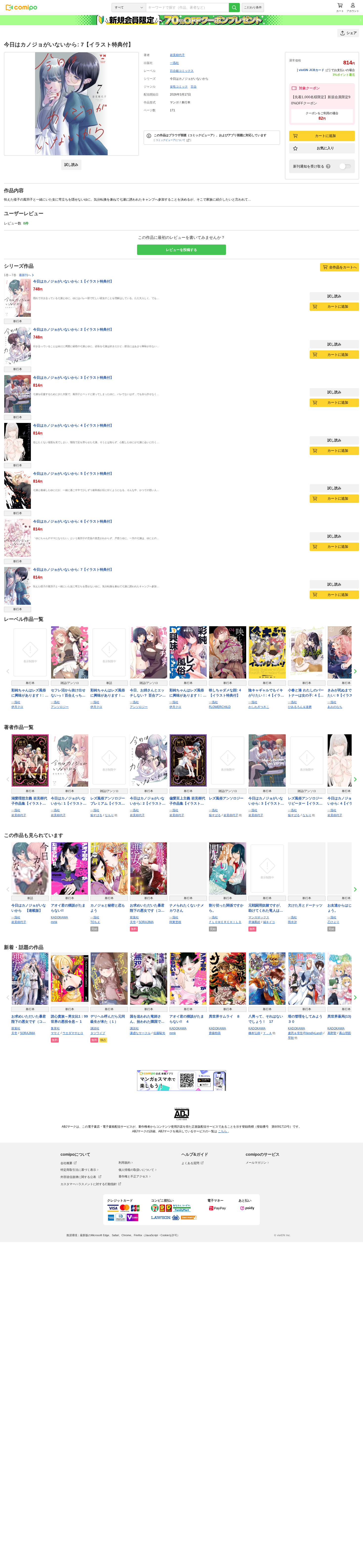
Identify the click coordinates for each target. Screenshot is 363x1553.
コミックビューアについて (170, 140)
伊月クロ (17, 707)
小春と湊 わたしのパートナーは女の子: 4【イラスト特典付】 (306, 693)
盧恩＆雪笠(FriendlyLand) (305, 1033)
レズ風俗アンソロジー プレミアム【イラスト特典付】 (107, 801)
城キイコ (269, 922)
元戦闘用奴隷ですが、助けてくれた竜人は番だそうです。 (265, 908)
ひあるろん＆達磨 (300, 707)
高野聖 (331, 1033)
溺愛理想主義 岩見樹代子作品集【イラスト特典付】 (29, 801)
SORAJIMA (146, 922)
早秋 (291, 1038)
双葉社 (134, 917)
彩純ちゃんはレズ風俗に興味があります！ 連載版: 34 (107, 693)
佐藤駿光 (159, 1033)
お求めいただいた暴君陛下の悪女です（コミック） (147, 908)
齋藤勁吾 (215, 1033)
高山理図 (345, 1033)
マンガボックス (258, 917)
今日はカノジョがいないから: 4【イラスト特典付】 (73, 425)
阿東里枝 (175, 922)
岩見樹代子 (177, 55)
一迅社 (174, 63)
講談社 (94, 1028)
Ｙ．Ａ (267, 1033)
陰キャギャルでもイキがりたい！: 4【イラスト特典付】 (266, 693)
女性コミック (179, 86)
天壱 (133, 922)
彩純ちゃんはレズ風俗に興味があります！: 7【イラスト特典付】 (187, 693)
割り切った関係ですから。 (226, 907)
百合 (194, 86)
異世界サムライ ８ (224, 1016)
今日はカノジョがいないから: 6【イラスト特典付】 (73, 521)
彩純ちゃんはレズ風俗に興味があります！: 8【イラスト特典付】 (29, 693)
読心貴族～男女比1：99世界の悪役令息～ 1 (69, 1018)
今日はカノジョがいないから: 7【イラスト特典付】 (73, 569)
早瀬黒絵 (254, 922)
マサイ (55, 1033)
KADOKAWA (59, 917)
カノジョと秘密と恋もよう (107, 907)
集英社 (55, 1028)
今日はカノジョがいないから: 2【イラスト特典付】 (73, 329)
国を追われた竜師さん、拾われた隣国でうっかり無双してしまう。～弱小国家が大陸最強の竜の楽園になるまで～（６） (147, 1019)
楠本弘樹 (254, 1033)
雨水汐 (292, 922)
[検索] (234, 7)
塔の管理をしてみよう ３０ (306, 1018)
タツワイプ (97, 1033)
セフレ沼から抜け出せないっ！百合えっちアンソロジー (68, 693)
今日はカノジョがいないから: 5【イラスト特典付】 (73, 473)
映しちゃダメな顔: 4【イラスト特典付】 (225, 692)
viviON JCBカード (311, 70)
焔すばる (96, 815)
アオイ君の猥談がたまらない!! (68, 907)
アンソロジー (60, 707)
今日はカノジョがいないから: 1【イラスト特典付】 (73, 281)
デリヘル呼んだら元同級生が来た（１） (107, 1018)
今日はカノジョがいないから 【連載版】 (28, 907)
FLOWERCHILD (220, 707)
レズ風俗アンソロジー (226, 798)
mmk (54, 922)
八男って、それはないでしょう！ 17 (265, 1018)
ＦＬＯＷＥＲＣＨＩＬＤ (225, 922)
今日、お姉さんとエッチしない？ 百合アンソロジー (148, 693)
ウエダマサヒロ (72, 1033)
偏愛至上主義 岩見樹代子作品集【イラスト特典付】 (187, 801)
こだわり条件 (253, 7)
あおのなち (334, 707)
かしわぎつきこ (258, 707)
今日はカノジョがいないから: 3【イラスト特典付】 (73, 377)
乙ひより (333, 922)
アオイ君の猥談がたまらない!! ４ (186, 1018)
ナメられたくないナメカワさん (186, 907)
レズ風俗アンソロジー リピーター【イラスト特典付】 (305, 801)
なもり (109, 815)
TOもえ (95, 922)
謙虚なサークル (140, 1033)
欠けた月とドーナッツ (305, 905)
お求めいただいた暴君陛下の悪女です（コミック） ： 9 (28, 1019)
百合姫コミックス (182, 71)
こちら (223, 1131)
